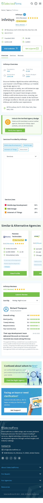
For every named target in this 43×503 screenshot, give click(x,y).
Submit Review (21, 294)
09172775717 (9, 33)
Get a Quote (30, 48)
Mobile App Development (12, 145)
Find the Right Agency (15, 380)
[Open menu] (39, 3)
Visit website (9, 48)
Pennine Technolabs (16, 235)
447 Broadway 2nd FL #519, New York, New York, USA (21, 30)
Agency (9, 10)
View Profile (15, 273)
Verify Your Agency (15, 130)
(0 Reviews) (10, 243)
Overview (4, 55)
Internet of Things (10, 149)
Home (3, 10)
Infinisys (15, 10)
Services (13, 55)
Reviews (21, 55)
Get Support (16, 410)
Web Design (28, 145)
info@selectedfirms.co (12, 450)
